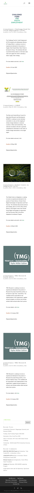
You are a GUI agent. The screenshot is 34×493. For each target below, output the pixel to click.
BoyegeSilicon (15, 490)
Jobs (25, 32)
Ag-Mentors (12, 478)
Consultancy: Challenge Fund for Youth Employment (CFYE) (16, 29)
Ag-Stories (20, 478)
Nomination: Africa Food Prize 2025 (11, 436)
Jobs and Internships (11, 482)
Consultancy (20, 32)
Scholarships (22, 480)
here (23, 61)
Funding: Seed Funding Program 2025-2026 (13, 433)
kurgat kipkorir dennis (8, 468)
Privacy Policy (23, 482)
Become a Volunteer (11, 480)
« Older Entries (7, 419)
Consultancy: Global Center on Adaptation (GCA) (16, 185)
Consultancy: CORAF (11, 105)
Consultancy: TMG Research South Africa (14, 276)
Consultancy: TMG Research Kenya (14, 363)
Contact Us (16, 484)
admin (6, 32)
